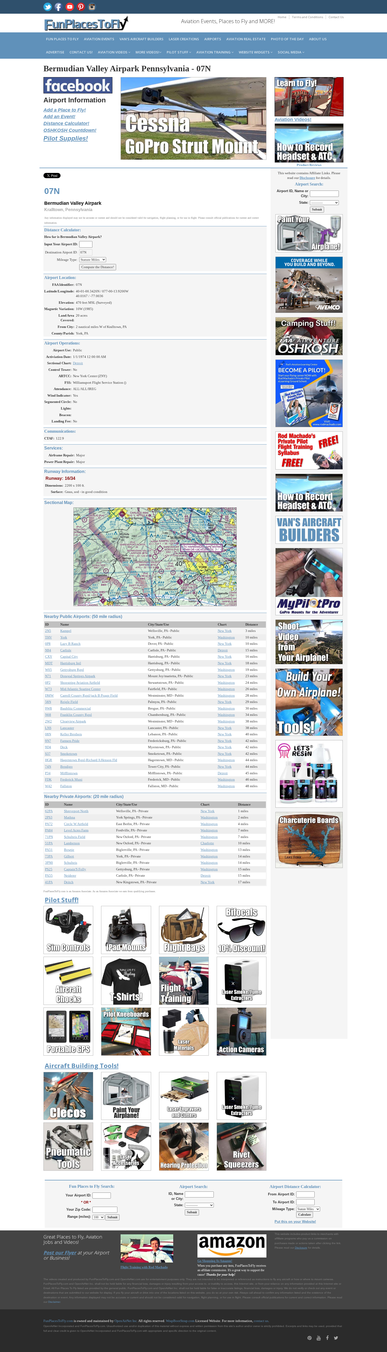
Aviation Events (99, 39)
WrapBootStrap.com (180, 1321)
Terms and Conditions (307, 17)
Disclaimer (54, 1301)
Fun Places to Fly (62, 39)
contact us (261, 1321)
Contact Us (336, 17)
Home (282, 17)
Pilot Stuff (178, 52)
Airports (212, 39)
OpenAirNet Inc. (126, 1321)
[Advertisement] (309, 950)
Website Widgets (254, 52)
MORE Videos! (147, 52)
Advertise (55, 52)
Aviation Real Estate (246, 39)
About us (318, 39)
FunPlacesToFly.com (58, 1321)
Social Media (290, 52)
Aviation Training (213, 52)
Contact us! (81, 52)
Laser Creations (184, 39)
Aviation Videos (113, 52)
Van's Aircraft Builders (141, 39)
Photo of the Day (287, 39)
